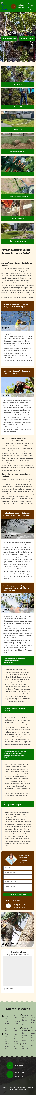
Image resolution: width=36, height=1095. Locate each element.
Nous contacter (27, 39)
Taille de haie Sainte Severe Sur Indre (6, 1023)
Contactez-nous (21, 1089)
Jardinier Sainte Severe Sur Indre (23, 1020)
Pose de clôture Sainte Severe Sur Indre (15, 1041)
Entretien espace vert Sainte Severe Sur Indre (32, 1038)
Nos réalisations (9, 39)
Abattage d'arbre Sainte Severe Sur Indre (23, 1034)
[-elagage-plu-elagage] (4, 6)
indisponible (23, 5)
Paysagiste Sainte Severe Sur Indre (15, 1026)
